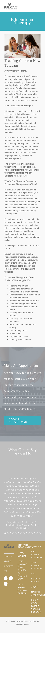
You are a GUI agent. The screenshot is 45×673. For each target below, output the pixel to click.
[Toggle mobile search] (36, 6)
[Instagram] (11, 578)
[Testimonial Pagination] (5, 533)
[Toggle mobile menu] (40, 6)
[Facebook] (6, 578)
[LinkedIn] (6, 584)
